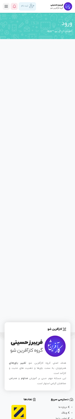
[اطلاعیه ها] (14, 6)
